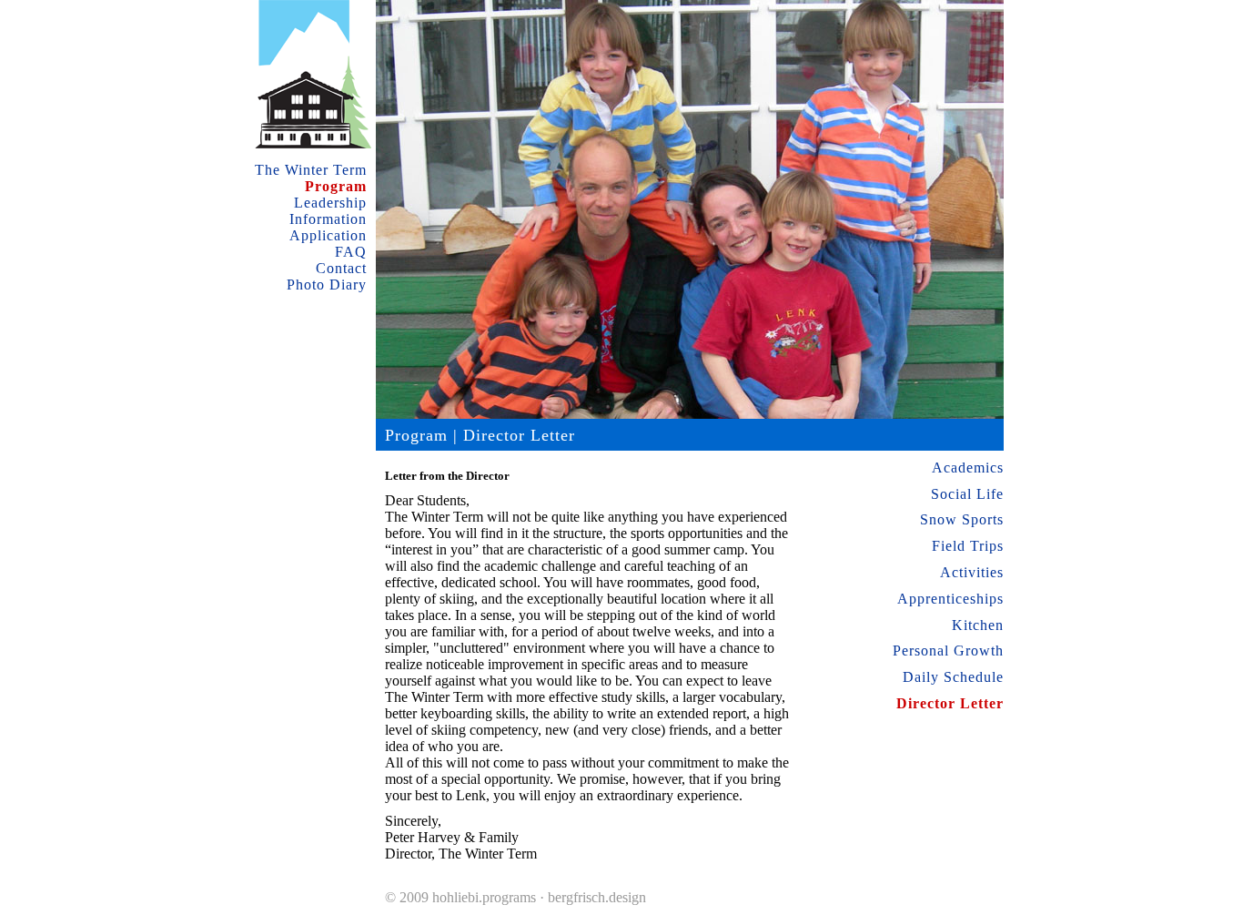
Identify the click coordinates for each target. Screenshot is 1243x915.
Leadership (330, 202)
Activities (972, 572)
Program (336, 186)
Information (328, 219)
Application (328, 235)
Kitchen (978, 625)
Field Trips (968, 546)
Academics (968, 467)
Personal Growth (948, 650)
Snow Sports (962, 519)
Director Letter (950, 703)
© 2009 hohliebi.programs (460, 897)
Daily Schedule (953, 677)
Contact (341, 268)
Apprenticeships (950, 598)
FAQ (351, 251)
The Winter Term (311, 170)
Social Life (967, 494)
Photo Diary (327, 284)
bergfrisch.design (597, 897)
